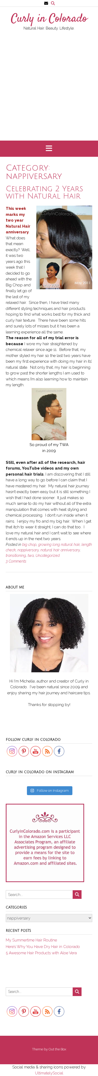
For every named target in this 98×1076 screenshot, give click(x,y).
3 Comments (16, 561)
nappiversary (28, 550)
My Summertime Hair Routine (31, 940)
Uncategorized (48, 555)
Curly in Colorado (49, 19)
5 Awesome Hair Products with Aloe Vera (41, 953)
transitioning (16, 555)
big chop (29, 544)
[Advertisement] (49, 83)
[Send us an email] (46, 3)
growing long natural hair (59, 544)
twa (31, 555)
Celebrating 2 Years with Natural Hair (44, 192)
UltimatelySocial (49, 1073)
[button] (49, 149)
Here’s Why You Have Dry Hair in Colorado (43, 946)
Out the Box (57, 1049)
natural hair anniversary (60, 550)
